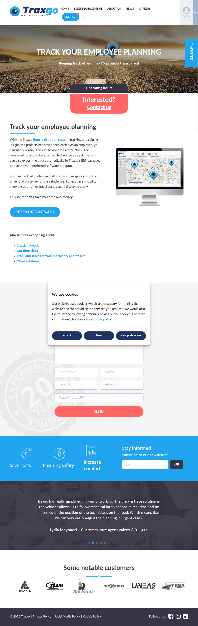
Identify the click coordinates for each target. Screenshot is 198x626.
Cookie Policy (92, 616)
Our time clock (27, 251)
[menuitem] (195, 12)
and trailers (77, 256)
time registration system (50, 140)
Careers (145, 8)
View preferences (131, 335)
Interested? (35, 212)
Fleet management (88, 8)
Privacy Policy (42, 616)
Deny (99, 335)
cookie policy (102, 319)
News (130, 8)
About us (114, 8)
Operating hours (99, 88)
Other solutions (28, 261)
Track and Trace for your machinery (42, 256)
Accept (67, 335)
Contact (71, 17)
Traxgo (34, 11)
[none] (195, 12)
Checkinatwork (28, 246)
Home (65, 8)
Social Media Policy (67, 616)
